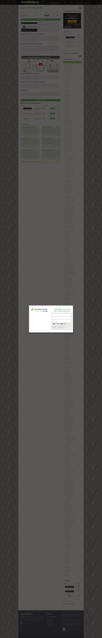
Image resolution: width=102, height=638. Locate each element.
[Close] (73, 305)
